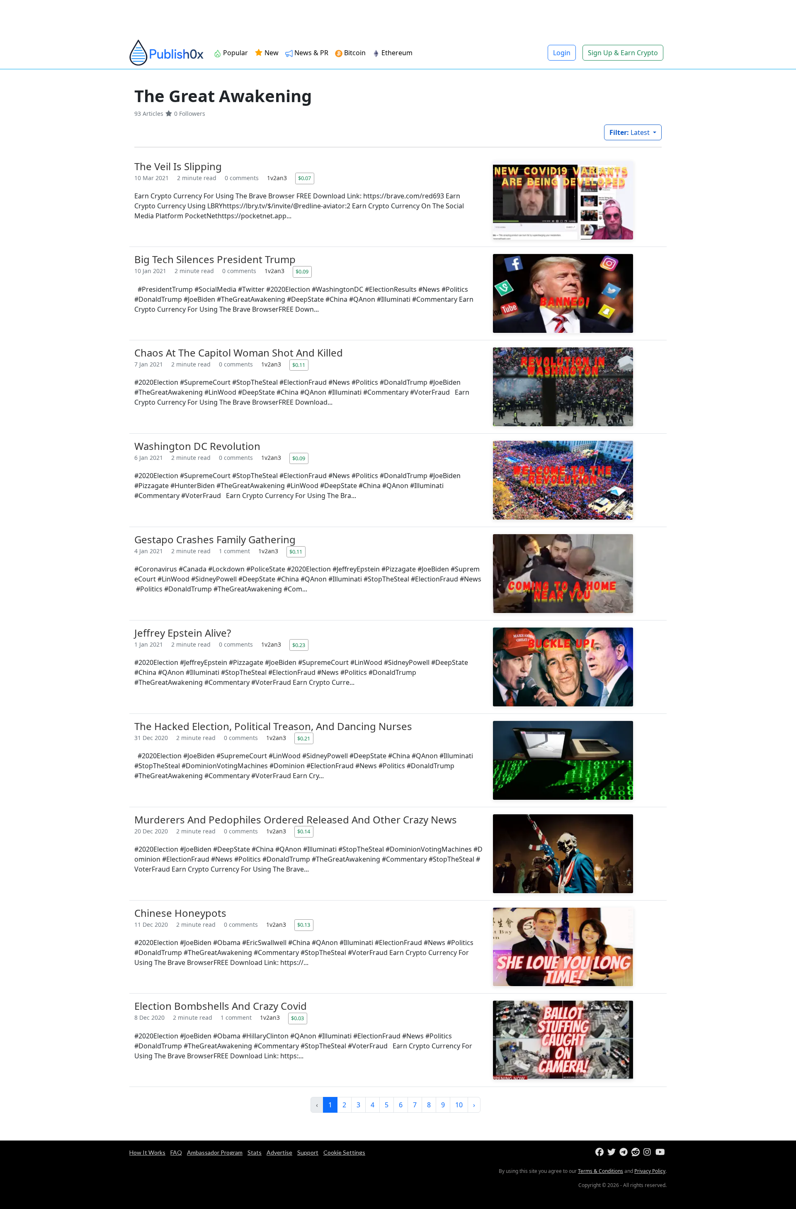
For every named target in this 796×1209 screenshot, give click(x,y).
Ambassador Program (215, 1152)
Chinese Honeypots (180, 913)
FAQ (176, 1152)
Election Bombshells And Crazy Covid (220, 1006)
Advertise (279, 1152)
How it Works (147, 1152)
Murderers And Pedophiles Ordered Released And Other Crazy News (295, 819)
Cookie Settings (344, 1152)
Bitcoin (355, 52)
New (271, 52)
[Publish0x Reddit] (637, 1152)
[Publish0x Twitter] (613, 1152)
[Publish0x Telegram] (625, 1152)
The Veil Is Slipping (178, 166)
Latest (630, 132)
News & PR (311, 52)
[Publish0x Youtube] (661, 1152)
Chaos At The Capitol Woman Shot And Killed (238, 352)
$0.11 (298, 365)
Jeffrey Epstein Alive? (182, 633)
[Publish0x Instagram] (649, 1152)
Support (307, 1152)
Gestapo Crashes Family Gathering (215, 539)
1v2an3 (278, 178)
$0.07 (304, 178)
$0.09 (302, 271)
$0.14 (303, 831)
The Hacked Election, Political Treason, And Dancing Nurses (273, 726)
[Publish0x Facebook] (601, 1152)
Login (561, 52)
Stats (255, 1152)
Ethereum (397, 52)
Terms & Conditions (600, 1171)
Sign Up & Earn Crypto (623, 52)
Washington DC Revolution (197, 446)
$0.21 (303, 738)
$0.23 (298, 645)
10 (459, 1104)
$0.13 (303, 924)
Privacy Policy (649, 1171)
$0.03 (297, 1018)
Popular (235, 52)
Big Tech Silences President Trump (215, 259)
